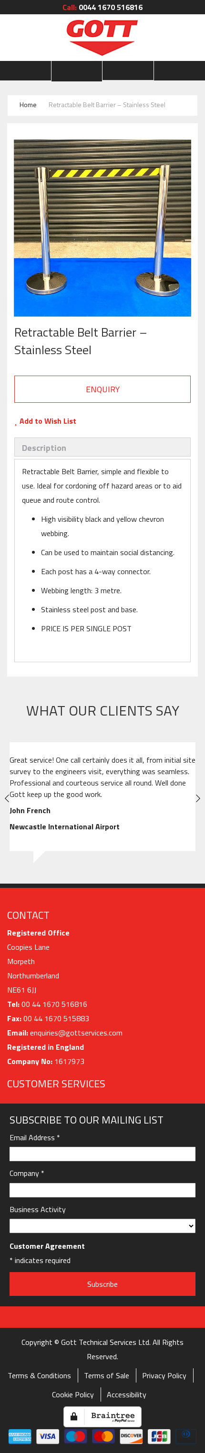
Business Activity (38, 1209)
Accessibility (126, 1394)
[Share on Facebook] (93, 421)
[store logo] (102, 37)
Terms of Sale (106, 1375)
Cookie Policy (73, 1394)
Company (27, 1173)
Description (44, 447)
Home (28, 104)
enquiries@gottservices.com (76, 1032)
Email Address (35, 1137)
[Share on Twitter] (112, 421)
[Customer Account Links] (76, 71)
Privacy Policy (164, 1375)
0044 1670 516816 (102, 7)
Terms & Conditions (39, 1375)
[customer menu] (76, 71)
